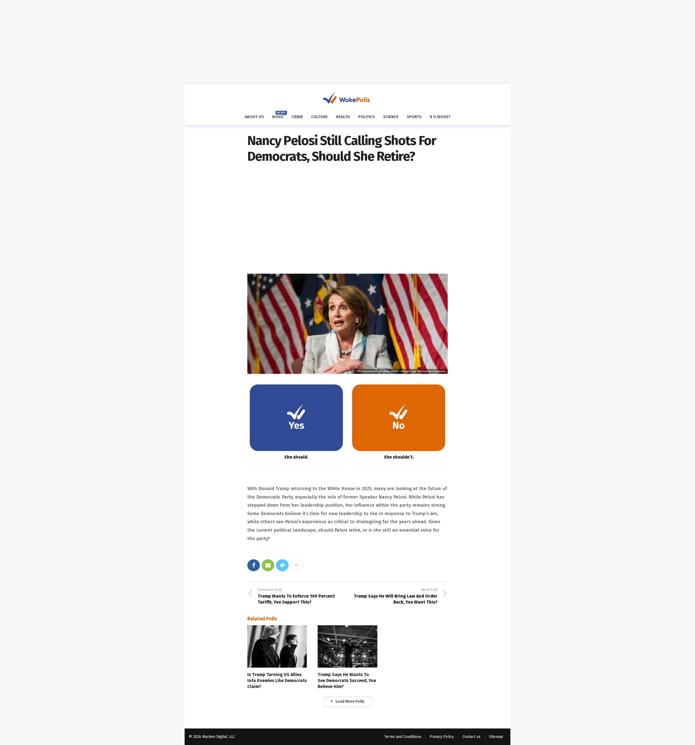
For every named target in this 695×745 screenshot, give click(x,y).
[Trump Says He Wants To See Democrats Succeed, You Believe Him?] (347, 646)
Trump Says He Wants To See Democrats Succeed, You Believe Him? (347, 680)
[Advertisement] (347, 42)
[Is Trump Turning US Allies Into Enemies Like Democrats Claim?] (277, 646)
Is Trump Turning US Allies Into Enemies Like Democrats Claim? (277, 680)
